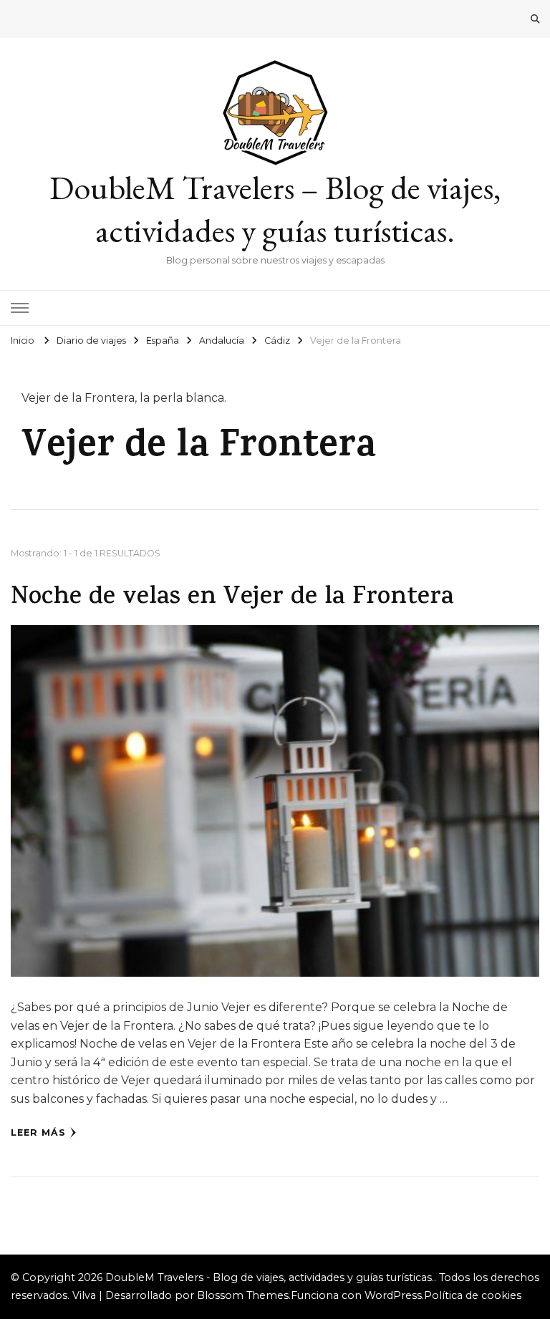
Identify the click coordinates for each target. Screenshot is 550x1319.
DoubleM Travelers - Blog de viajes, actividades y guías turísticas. (269, 1277)
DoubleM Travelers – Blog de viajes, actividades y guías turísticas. (275, 209)
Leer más (38, 1132)
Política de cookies (472, 1295)
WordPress (393, 1295)
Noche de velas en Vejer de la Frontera (232, 598)
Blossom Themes (243, 1295)
